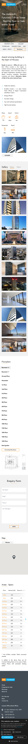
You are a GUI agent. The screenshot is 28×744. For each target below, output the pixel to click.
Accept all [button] (7, 737)
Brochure (19, 49)
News (3, 699)
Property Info (9, 44)
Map (24, 46)
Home (3, 685)
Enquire (7, 155)
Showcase (4, 689)
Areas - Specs (7, 49)
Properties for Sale (7, 687)
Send (14, 526)
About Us (4, 691)
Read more (19, 726)
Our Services (5, 696)
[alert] (14, 731)
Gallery (21, 44)
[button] (14, 741)
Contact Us (5, 701)
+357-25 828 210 (9, 714)
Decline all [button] (20, 737)
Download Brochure (10, 450)
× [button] (26, 720)
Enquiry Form (16, 46)
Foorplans (5, 46)
